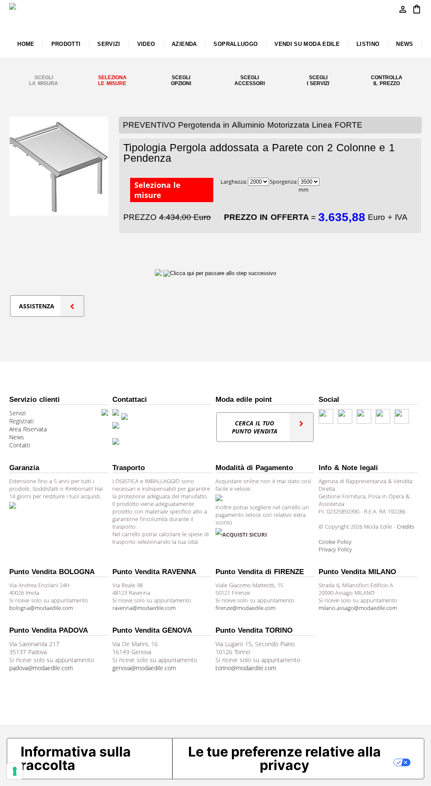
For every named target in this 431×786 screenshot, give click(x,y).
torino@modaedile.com (246, 668)
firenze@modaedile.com (245, 608)
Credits (405, 526)
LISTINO (368, 44)
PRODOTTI (66, 44)
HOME (25, 44)
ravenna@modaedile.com (144, 608)
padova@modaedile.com (41, 668)
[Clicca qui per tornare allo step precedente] (159, 273)
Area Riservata (28, 429)
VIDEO (146, 44)
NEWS (404, 44)
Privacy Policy (335, 549)
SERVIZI (108, 44)
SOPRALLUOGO (235, 44)
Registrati (21, 421)
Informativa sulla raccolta (76, 758)
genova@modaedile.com (144, 668)
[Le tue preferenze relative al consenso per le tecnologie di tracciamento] (15, 771)
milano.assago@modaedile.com (358, 608)
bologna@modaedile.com (41, 608)
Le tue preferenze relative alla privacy (284, 758)
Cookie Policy (335, 541)
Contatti (19, 445)
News (16, 437)
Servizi (17, 413)
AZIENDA (184, 44)
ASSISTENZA (36, 306)
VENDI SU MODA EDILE (307, 44)
